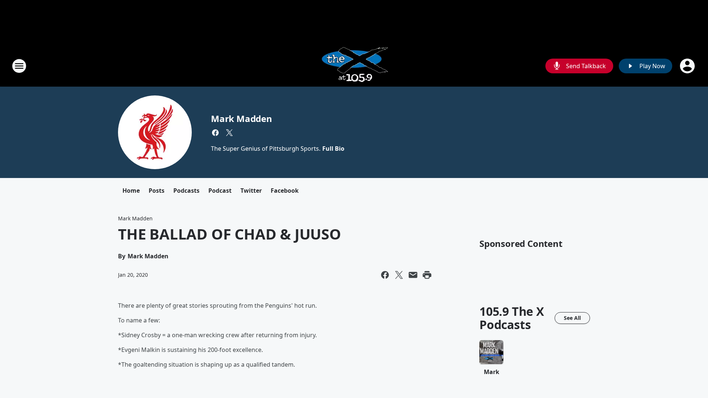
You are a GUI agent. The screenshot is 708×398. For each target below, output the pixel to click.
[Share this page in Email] (413, 275)
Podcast (220, 190)
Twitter (251, 190)
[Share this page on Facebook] (385, 275)
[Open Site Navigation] (19, 66)
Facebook (285, 190)
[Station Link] (354, 65)
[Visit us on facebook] (215, 132)
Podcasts (186, 190)
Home (131, 190)
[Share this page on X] (399, 275)
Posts (156, 190)
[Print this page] (427, 275)
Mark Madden (241, 118)
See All (572, 317)
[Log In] (688, 66)
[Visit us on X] (229, 132)
